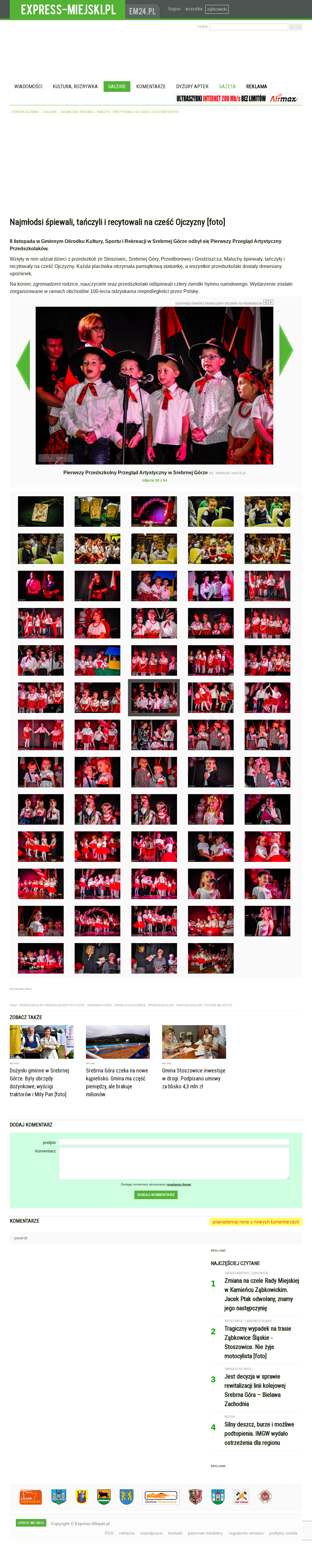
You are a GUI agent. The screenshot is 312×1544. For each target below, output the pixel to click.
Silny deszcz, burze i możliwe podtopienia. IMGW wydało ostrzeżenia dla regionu (259, 1433)
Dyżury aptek (192, 86)
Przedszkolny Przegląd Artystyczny (52, 1005)
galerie (50, 112)
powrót (20, 1237)
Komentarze (151, 86)
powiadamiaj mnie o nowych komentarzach (256, 1222)
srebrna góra (99, 1005)
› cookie (201, 26)
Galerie (117, 86)
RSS (109, 1533)
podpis (49, 1142)
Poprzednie (23, 365)
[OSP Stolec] (237, 1503)
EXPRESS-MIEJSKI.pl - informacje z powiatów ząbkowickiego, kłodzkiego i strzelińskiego (67, 9)
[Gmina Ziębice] (213, 1503)
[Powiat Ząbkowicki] (26, 1503)
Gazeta (227, 86)
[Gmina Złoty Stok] (190, 1503)
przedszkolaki (161, 1005)
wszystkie (194, 8)
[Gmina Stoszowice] (156, 1503)
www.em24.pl (143, 9)
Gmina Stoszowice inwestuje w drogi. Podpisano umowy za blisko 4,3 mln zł (193, 1078)
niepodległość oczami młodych (204, 1005)
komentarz (45, 1150)
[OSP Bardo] (260, 1502)
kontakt (175, 1533)
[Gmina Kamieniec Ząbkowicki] (122, 1503)
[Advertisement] (156, 167)
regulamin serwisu (246, 1533)
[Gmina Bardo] (77, 1503)
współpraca (151, 1533)
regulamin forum (179, 1184)
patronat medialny (205, 1533)
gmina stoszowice (130, 1005)
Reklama (256, 86)
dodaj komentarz (156, 1195)
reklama (127, 1533)
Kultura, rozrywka (75, 86)
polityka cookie (283, 1533)
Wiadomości (28, 86)
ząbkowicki (217, 9)
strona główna (25, 112)
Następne (286, 350)
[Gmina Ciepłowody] (99, 1503)
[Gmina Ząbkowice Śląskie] (54, 1503)
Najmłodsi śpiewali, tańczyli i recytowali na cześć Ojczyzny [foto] (120, 112)
